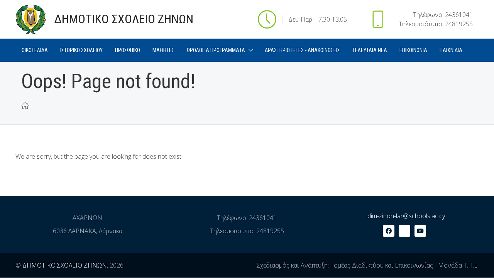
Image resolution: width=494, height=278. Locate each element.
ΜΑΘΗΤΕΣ (163, 50)
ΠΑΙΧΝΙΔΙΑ (451, 50)
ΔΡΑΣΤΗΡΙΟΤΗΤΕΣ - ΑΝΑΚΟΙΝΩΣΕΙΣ (302, 50)
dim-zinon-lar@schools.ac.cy (406, 216)
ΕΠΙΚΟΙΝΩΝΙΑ (413, 50)
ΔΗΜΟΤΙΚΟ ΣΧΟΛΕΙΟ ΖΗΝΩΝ (64, 265)
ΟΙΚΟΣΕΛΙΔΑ (35, 50)
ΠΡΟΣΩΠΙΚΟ (127, 50)
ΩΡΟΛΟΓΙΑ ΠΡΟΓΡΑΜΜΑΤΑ (216, 50)
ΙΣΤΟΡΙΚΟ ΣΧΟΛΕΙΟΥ (81, 50)
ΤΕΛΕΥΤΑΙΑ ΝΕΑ (369, 50)
